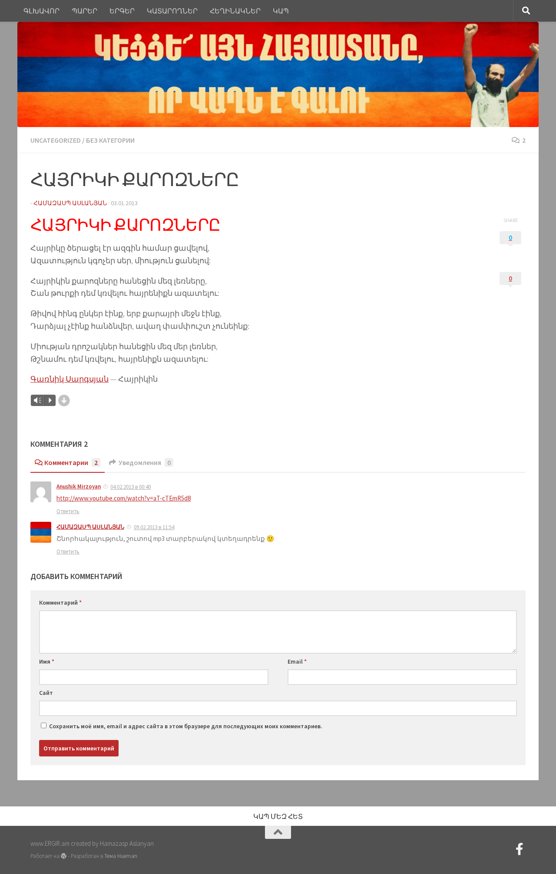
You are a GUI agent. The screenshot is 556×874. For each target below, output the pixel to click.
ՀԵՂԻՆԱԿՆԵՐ (235, 11)
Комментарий (60, 602)
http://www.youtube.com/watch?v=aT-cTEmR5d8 (123, 498)
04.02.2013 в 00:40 (130, 487)
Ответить (67, 511)
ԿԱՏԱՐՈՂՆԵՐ (172, 11)
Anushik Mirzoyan (78, 486)
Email (297, 661)
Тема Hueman (120, 856)
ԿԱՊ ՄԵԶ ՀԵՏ (278, 816)
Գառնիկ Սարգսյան (69, 379)
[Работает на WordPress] (63, 856)
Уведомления (145, 462)
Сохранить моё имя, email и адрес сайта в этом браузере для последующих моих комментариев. (185, 726)
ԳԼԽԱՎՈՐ (41, 11)
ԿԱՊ (281, 11)
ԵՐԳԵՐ (122, 11)
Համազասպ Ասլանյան (70, 203)
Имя (46, 661)
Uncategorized (55, 140)
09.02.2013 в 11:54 (154, 527)
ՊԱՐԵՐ (84, 11)
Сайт (46, 693)
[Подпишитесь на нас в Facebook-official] (519, 849)
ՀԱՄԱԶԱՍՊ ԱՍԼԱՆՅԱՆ (90, 526)
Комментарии (71, 462)
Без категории (110, 140)
